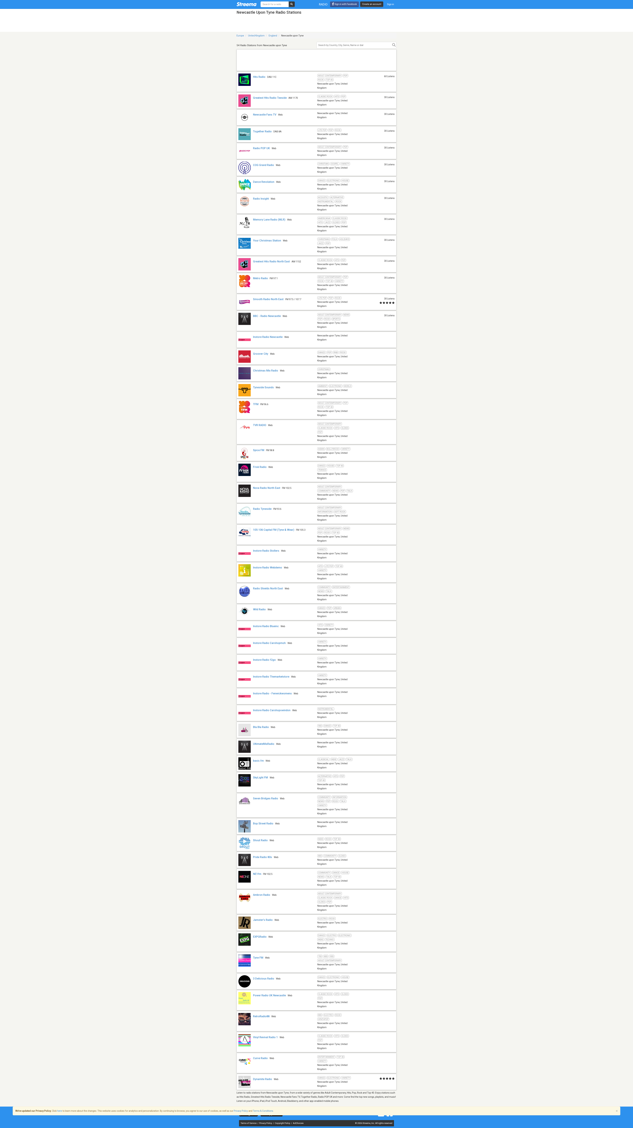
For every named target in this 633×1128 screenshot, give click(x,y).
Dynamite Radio (262, 1079)
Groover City (260, 353)
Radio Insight (261, 198)
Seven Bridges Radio (265, 798)
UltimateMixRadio (263, 743)
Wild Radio (259, 609)
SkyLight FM (260, 777)
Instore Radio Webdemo (267, 567)
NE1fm (257, 874)
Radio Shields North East (268, 588)
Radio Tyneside (262, 508)
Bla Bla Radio (261, 727)
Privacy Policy (265, 1123)
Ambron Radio (261, 894)
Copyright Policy (283, 1123)
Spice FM (258, 450)
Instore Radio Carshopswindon (271, 710)
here (59, 1111)
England (273, 35)
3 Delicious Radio (263, 978)
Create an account (371, 4)
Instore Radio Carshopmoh (269, 643)
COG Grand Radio (263, 165)
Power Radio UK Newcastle (269, 995)
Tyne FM (258, 957)
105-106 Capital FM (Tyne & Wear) (273, 529)
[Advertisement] (316, 70)
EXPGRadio (260, 936)
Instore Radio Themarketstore (271, 676)
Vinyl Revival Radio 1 (265, 1037)
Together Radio (262, 131)
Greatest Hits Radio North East (271, 261)
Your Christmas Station (267, 240)
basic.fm (258, 760)
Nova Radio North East (266, 488)
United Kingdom (256, 35)
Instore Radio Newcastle (268, 337)
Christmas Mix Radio (265, 370)
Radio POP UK (261, 148)
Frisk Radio (260, 467)
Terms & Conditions (263, 1111)
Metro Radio (260, 278)
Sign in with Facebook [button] (345, 4)
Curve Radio (260, 1058)
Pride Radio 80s (262, 857)
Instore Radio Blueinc (266, 626)
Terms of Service (249, 1123)
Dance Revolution (263, 181)
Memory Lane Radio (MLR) (269, 219)
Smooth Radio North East (268, 299)
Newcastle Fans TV (264, 114)
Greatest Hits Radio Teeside (270, 97)
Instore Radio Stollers (266, 550)
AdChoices (298, 1123)
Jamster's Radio (263, 919)
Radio (323, 4)
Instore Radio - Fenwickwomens (272, 693)
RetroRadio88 (261, 1016)
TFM (255, 404)
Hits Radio (259, 76)
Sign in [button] (390, 4)
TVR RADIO (259, 425)
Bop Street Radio (263, 823)
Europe (240, 35)
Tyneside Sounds (263, 387)
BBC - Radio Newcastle (267, 316)
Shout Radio (260, 840)
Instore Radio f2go (264, 659)
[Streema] (246, 4)
